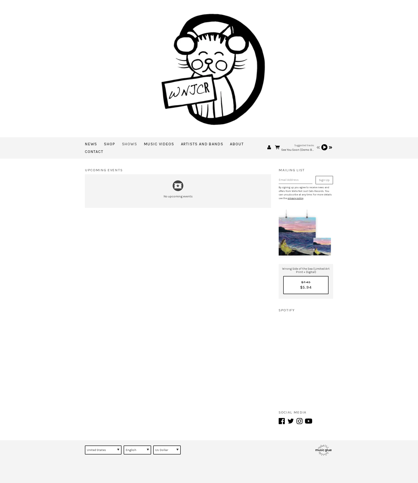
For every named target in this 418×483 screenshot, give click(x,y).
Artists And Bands (202, 144)
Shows (129, 144)
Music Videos (159, 144)
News (91, 144)
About (237, 144)
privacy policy (295, 198)
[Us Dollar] (167, 450)
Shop (109, 144)
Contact (94, 151)
